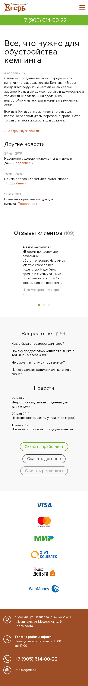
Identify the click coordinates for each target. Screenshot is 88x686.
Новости (44, 388)
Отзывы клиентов (38, 233)
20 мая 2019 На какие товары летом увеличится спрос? (43, 416)
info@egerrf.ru (25, 670)
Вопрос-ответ (38, 333)
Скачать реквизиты (44, 470)
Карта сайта (24, 626)
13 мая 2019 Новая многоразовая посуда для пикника (42, 427)
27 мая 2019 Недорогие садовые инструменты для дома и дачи (40, 402)
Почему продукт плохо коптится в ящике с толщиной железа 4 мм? (43, 353)
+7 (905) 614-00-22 (44, 20)
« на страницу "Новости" (22, 131)
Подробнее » (23, 163)
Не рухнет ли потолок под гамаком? (38, 362)
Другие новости (24, 144)
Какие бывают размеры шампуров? (38, 344)
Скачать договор (44, 458)
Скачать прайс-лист (44, 446)
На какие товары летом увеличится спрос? (36, 179)
